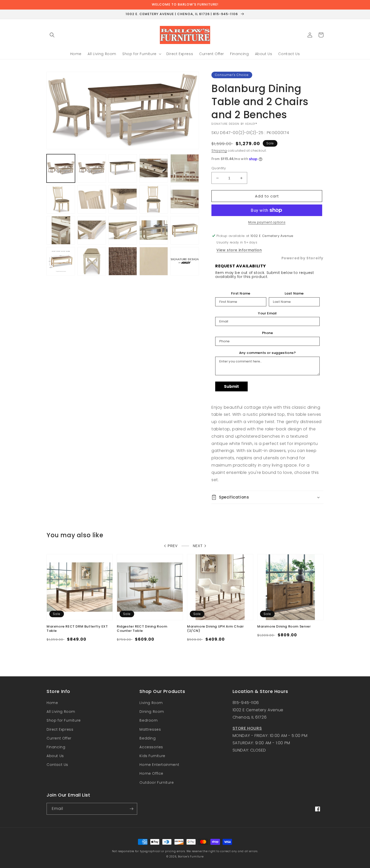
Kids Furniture (152, 755)
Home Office (151, 773)
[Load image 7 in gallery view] (92, 199)
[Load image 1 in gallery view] (61, 168)
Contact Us (57, 764)
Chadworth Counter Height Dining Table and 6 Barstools (147, 629)
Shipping (219, 150)
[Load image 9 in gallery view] (153, 199)
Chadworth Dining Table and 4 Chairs (74, 629)
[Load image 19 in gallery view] (153, 261)
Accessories (151, 747)
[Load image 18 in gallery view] (122, 261)
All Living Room (61, 711)
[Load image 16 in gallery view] (61, 261)
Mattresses (150, 729)
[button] (52, 34)
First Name (240, 294)
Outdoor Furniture (156, 782)
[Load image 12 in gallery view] (92, 230)
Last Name (294, 294)
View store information (239, 250)
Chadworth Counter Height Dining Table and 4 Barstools (287, 629)
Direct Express (60, 729)
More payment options (266, 222)
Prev (173, 546)
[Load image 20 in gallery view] (184, 261)
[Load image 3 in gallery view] (122, 168)
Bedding (147, 738)
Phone (267, 333)
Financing (56, 747)
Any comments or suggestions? (267, 353)
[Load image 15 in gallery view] (184, 230)
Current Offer (59, 738)
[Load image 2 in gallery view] (92, 168)
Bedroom (148, 720)
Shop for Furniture (64, 720)
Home (52, 702)
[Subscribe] (131, 809)
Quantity (218, 168)
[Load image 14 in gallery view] (153, 230)
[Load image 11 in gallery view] (61, 230)
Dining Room (151, 711)
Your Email (267, 313)
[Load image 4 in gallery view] (153, 168)
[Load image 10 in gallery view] (184, 199)
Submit (231, 386)
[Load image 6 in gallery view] (61, 199)
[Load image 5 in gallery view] (184, 168)
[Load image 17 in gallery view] (92, 261)
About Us (55, 755)
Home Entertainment (159, 764)
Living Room (151, 702)
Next (198, 546)
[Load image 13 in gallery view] (122, 230)
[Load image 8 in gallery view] (122, 199)
